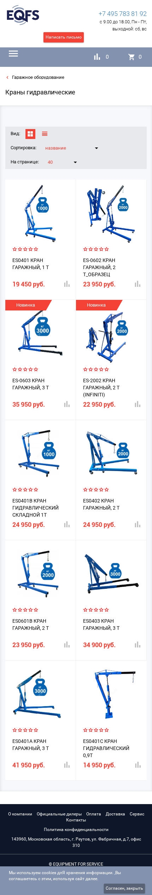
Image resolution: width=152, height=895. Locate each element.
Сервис (137, 814)
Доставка (115, 814)
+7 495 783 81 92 (123, 13)
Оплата (93, 814)
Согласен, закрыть (124, 888)
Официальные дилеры (59, 814)
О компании (20, 814)
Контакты (76, 820)
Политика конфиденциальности (76, 829)
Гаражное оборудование (37, 77)
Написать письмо (64, 37)
